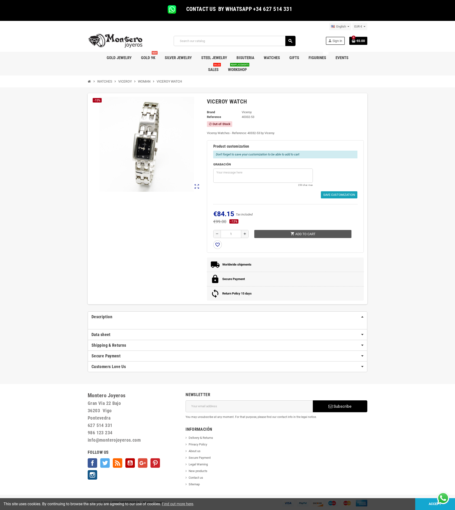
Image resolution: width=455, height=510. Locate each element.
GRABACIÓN (222, 164)
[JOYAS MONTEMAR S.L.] (115, 40)
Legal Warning (198, 464)
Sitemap (194, 484)
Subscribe (341, 406)
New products (198, 471)
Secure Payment (200, 457)
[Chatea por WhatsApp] (443, 498)
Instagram (92, 475)
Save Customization (339, 195)
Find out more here (177, 504)
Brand (211, 112)
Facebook (92, 463)
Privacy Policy (198, 444)
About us (194, 451)
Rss (117, 463)
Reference (214, 117)
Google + (142, 463)
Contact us (196, 477)
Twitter (105, 463)
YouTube (130, 463)
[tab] (227, 317)
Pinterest (155, 463)
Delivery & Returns (201, 438)
